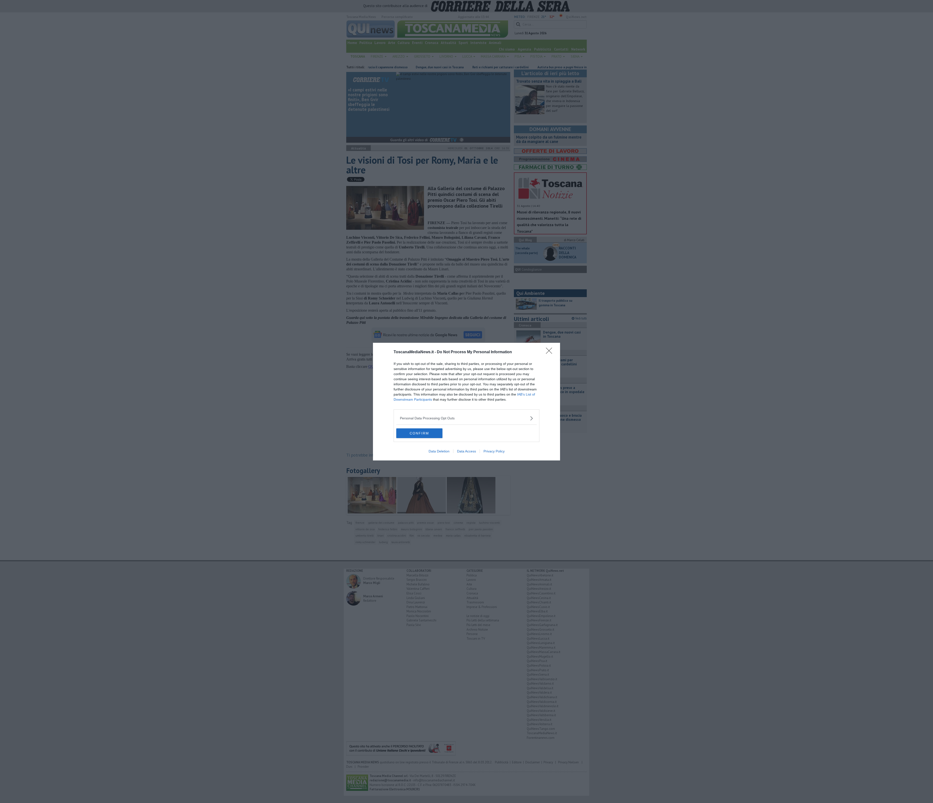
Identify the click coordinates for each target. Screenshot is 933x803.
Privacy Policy (494, 451)
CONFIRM (419, 433)
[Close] (550, 352)
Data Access (466, 451)
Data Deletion (439, 451)
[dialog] (466, 401)
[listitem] (466, 418)
